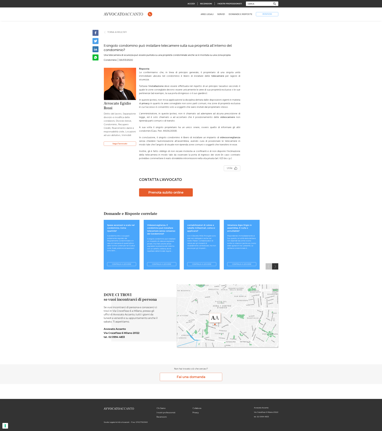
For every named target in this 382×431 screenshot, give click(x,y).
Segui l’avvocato (120, 144)
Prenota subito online (166, 192)
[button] (275, 266)
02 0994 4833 (263, 417)
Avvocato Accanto (261, 408)
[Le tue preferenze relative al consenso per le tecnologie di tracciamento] (5, 426)
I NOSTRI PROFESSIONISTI (229, 4)
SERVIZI (221, 14)
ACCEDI (191, 4)
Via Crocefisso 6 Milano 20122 (266, 412)
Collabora (196, 408)
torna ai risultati (117, 32)
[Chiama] (150, 14)
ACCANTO (123, 14)
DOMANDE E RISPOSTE (240, 14)
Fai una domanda (191, 377)
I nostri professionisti (166, 412)
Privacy (195, 412)
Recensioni (162, 417)
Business (267, 14)
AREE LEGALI (207, 14)
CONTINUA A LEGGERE (121, 264)
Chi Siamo (161, 408)
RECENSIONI (206, 4)
